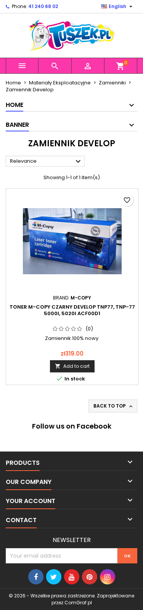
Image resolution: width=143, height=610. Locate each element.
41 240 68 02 (43, 6)
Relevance (46, 161)
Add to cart (72, 366)
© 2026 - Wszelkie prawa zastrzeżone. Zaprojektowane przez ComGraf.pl (71, 599)
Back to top (113, 406)
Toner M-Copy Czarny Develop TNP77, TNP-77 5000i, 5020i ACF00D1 (72, 310)
